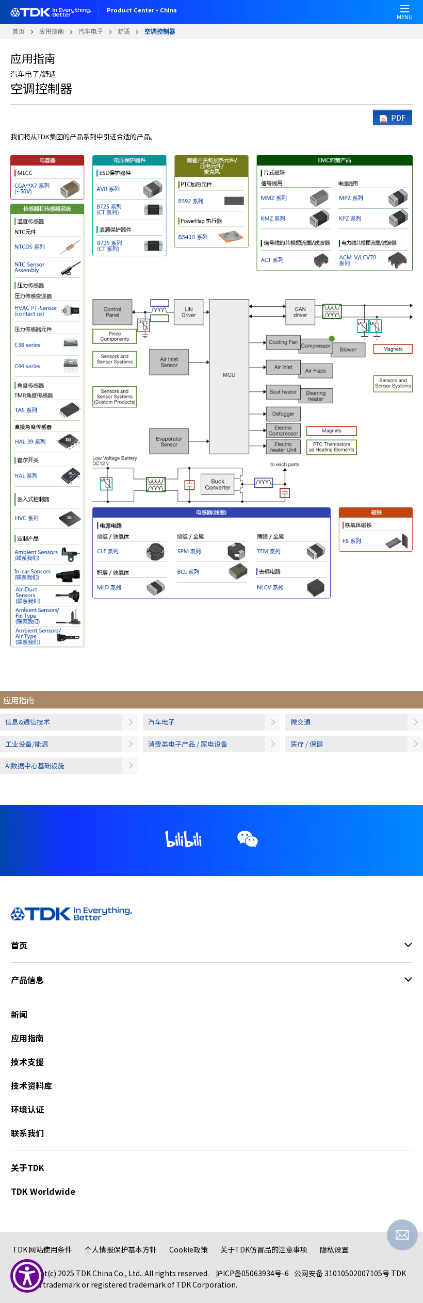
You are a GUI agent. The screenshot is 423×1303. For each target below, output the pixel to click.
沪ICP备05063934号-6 (252, 1273)
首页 (18, 31)
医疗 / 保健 (306, 744)
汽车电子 (90, 31)
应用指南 (51, 31)
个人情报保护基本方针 (121, 1249)
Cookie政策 (188, 1249)
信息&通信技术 (27, 722)
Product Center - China (141, 11)
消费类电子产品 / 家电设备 (187, 744)
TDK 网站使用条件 (42, 1249)
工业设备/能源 (26, 744)
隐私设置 (334, 1249)
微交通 (300, 722)
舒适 (124, 31)
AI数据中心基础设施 (34, 765)
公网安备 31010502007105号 (341, 1273)
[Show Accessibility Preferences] (27, 1276)
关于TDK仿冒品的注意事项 (263, 1249)
